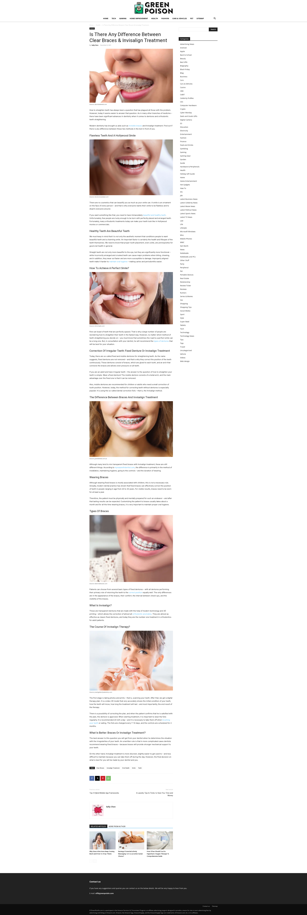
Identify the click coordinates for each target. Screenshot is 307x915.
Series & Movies (186, 296)
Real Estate (184, 278)
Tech (114, 18)
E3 (181, 123)
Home (105, 18)
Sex (181, 300)
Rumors (183, 293)
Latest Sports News (187, 213)
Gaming (122, 18)
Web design (185, 361)
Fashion (165, 18)
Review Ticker (185, 285)
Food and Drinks (186, 145)
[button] (215, 19)
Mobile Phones (186, 239)
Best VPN (183, 62)
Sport (182, 314)
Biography (184, 66)
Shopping (184, 303)
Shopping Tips (186, 307)
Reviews (183, 289)
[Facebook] (91, 778)
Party (182, 264)
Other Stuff (184, 260)
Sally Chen (95, 45)
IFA (181, 192)
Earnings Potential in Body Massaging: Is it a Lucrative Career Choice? (130, 854)
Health (154, 18)
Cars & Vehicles (179, 18)
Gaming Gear (185, 156)
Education (184, 127)
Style (182, 318)
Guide (182, 163)
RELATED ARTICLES (98, 826)
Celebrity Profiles (187, 98)
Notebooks (184, 253)
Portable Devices (186, 275)
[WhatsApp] (108, 778)
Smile (134, 768)
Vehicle (183, 354)
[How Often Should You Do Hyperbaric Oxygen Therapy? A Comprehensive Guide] (160, 840)
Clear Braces (100, 768)
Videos (182, 357)
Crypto (182, 109)
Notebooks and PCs (188, 257)
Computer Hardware (188, 105)
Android (183, 48)
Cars (182, 80)
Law (181, 221)
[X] (97, 778)
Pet (191, 18)
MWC (182, 242)
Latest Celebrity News (189, 203)
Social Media (185, 311)
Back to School (186, 55)
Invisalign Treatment (113, 768)
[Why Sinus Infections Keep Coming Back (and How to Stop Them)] (102, 840)
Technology (184, 332)
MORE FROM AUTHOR (117, 826)
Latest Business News (189, 199)
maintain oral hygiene (118, 261)
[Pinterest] (102, 778)
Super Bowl (184, 321)
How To (183, 188)
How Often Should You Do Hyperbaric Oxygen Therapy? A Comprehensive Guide (158, 854)
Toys (182, 343)
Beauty (183, 58)
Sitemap (200, 18)
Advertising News (187, 44)
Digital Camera (186, 120)
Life (181, 224)
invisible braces (135, 126)
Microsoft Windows (187, 231)
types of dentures (161, 341)
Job (181, 195)
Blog (182, 73)
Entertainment (186, 134)
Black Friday (185, 69)
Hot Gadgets (185, 185)
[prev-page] (90, 861)
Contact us (206, 906)
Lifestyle (183, 228)
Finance (183, 141)
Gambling (184, 148)
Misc (182, 235)
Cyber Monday (186, 112)
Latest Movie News (187, 206)
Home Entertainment (188, 181)
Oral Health (125, 768)
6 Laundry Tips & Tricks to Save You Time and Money (154, 794)
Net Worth (184, 246)
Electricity (184, 130)
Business (183, 76)
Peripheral (184, 267)
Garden (183, 159)
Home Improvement (139, 18)
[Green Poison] (153, 7)
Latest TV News (186, 217)
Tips (181, 339)
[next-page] (94, 861)
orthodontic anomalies (142, 614)
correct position (135, 592)
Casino (183, 87)
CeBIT (182, 94)
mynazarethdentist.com (125, 467)
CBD (181, 91)
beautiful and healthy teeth (154, 215)
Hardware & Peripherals (189, 167)
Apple (182, 51)
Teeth (140, 768)
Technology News (187, 336)
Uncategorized (186, 350)
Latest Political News (188, 210)
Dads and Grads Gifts (188, 116)
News (182, 249)
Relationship (185, 282)
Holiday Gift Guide (187, 174)
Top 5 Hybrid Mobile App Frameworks (104, 793)
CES (181, 102)
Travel (182, 347)
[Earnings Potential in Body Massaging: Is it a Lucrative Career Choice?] (131, 840)
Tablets (183, 325)
